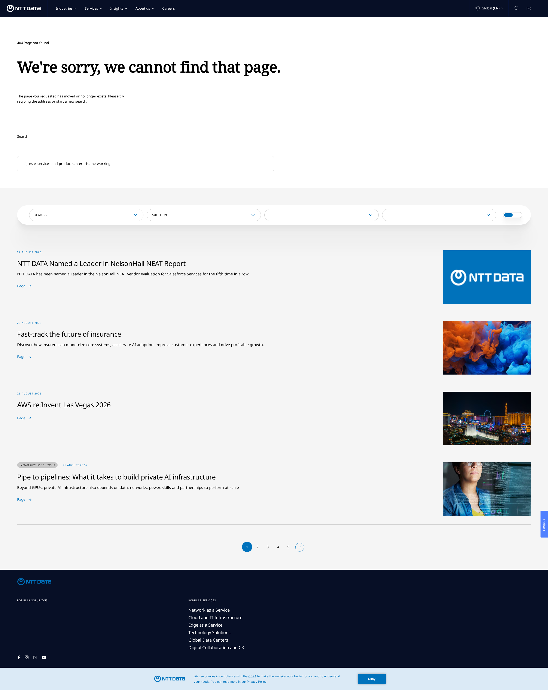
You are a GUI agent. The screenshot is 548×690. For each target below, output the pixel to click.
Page (21, 286)
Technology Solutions (209, 632)
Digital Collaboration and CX (216, 647)
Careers (168, 8)
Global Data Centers (208, 640)
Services (91, 8)
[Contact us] (528, 8)
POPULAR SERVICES (202, 600)
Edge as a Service (205, 625)
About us (143, 8)
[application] (274, 679)
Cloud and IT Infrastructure (215, 617)
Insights (116, 8)
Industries (64, 8)
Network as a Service (209, 610)
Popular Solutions (32, 600)
